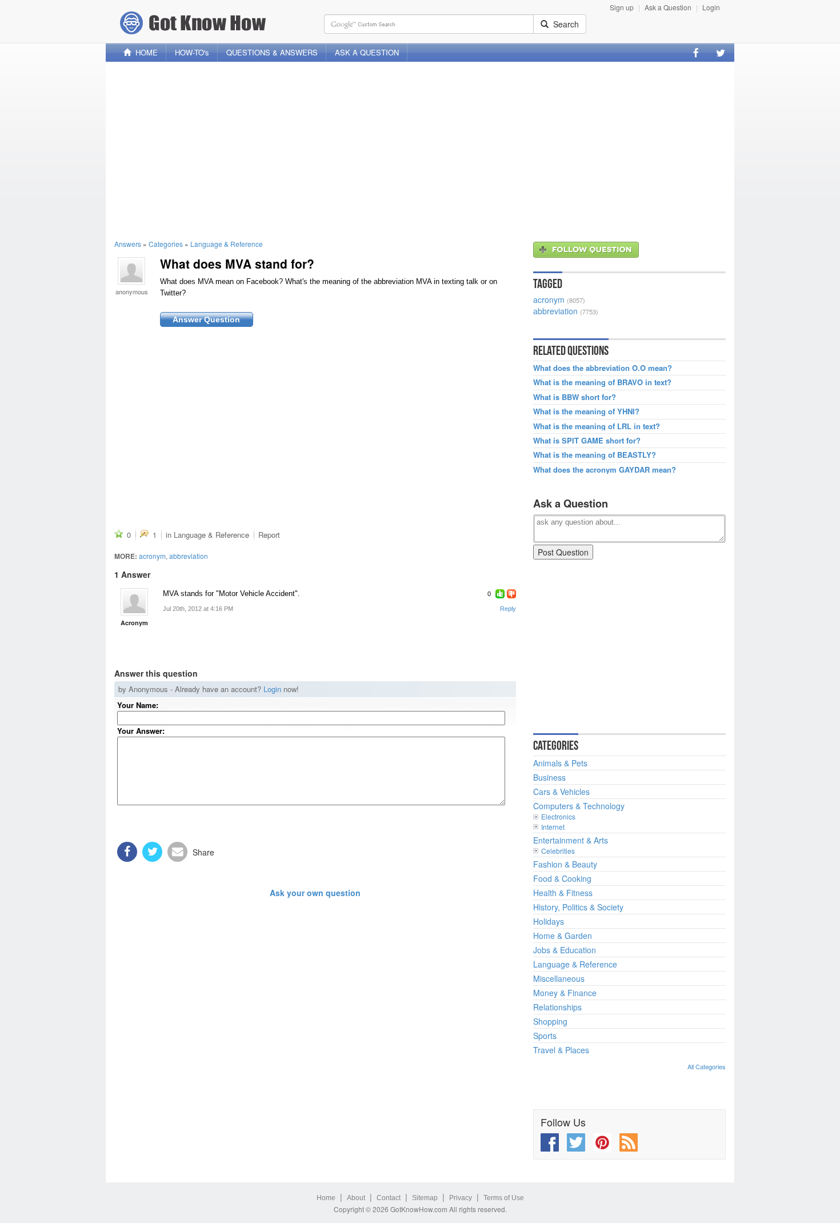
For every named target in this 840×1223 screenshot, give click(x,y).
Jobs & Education (564, 950)
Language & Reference (226, 244)
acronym (152, 556)
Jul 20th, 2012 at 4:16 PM (198, 608)
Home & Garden (562, 935)
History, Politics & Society (578, 907)
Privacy (460, 1198)
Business (549, 777)
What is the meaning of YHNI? (586, 411)
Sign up (622, 7)
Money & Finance (565, 992)
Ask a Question (668, 7)
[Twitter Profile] (720, 52)
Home (326, 1198)
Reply (508, 608)
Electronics (558, 816)
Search (564, 24)
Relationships (557, 1007)
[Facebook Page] (696, 52)
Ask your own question (315, 892)
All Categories (706, 1066)
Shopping (550, 1021)
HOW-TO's (192, 52)
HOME (144, 52)
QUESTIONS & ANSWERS (272, 52)
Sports (545, 1035)
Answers (127, 244)
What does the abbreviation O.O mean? (602, 368)
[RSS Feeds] (628, 1142)
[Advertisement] (420, 150)
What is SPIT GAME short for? (587, 441)
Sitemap (425, 1198)
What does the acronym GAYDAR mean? (604, 470)
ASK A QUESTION (367, 52)
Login (711, 7)
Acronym (134, 622)
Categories (166, 244)
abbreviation (188, 556)
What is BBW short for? (574, 397)
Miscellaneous (559, 978)
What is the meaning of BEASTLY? (594, 455)
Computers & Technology (579, 806)
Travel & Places (561, 1050)
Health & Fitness (563, 892)
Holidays (548, 921)
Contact (389, 1198)
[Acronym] (134, 602)
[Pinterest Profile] (602, 1142)
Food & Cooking (562, 878)
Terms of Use (503, 1198)
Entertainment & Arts (570, 840)
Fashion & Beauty (565, 864)
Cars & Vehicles (561, 791)
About (356, 1198)
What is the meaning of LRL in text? (596, 426)
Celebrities (558, 851)
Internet (553, 827)
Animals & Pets (560, 763)
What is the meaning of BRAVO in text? (602, 382)
